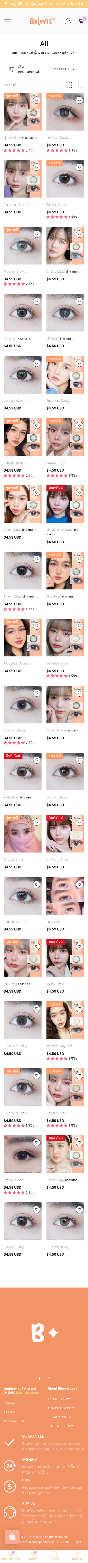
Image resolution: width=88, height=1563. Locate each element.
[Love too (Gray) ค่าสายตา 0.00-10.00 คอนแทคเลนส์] (23, 375)
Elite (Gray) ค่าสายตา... (61, 596)
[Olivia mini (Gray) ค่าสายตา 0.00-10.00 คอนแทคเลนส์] (65, 1221)
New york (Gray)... (58, 859)
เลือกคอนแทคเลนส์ (28, 69)
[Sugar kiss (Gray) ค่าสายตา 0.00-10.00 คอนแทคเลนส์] (65, 375)
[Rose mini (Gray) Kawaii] (23, 179)
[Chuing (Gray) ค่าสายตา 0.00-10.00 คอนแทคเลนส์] (65, 246)
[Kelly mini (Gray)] (65, 112)
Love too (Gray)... (15, 400)
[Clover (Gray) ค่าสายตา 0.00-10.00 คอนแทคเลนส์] (65, 1154)
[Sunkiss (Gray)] (65, 179)
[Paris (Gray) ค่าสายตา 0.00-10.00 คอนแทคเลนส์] (23, 771)
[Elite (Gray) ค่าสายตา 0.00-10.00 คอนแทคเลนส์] (65, 570)
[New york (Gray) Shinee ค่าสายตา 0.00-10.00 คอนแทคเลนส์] (65, 834)
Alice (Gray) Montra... (18, 663)
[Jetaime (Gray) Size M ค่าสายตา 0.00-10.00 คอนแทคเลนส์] (65, 1020)
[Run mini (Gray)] (23, 1221)
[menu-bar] (11, 21)
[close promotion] (84, 4)
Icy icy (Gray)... (56, 984)
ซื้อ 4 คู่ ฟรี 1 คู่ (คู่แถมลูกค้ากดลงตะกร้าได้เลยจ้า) (44, 3)
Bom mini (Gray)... (15, 730)
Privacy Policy (60, 1417)
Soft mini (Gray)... (57, 797)
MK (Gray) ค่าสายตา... (18, 984)
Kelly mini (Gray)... (58, 137)
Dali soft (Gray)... (57, 1113)
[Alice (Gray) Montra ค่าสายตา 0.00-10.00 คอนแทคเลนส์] (23, 637)
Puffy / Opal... (55, 922)
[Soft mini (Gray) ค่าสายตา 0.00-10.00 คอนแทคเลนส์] (65, 771)
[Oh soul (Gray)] (23, 834)
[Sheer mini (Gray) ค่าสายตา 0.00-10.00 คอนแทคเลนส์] (23, 1087)
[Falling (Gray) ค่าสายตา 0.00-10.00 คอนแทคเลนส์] (65, 704)
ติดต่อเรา (9, 1412)
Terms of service (62, 1408)
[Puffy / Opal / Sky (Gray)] (65, 896)
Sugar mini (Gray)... (16, 922)
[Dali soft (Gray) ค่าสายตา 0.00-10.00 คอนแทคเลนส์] (65, 1087)
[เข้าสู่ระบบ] (68, 21)
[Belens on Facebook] (39, 1379)
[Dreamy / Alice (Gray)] (23, 1154)
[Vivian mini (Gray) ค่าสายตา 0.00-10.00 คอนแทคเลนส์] (23, 1020)
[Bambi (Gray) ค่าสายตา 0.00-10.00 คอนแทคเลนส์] (23, 504)
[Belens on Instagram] (49, 1379)
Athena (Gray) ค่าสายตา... (21, 596)
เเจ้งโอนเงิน (11, 1403)
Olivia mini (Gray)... (59, 1247)
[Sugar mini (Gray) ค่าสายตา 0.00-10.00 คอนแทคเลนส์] (23, 896)
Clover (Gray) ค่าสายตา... (63, 1180)
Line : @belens (27, 1392)
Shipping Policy (60, 1426)
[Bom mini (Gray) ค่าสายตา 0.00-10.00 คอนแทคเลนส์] (23, 704)
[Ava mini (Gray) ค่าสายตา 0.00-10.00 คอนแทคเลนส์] (23, 246)
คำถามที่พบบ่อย (14, 1421)
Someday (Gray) (57, 663)
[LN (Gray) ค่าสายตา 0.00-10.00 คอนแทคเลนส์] (65, 313)
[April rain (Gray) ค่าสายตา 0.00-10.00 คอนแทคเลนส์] (23, 437)
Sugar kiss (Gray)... (58, 400)
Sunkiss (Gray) (56, 204)
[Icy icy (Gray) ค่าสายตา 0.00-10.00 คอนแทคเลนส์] (65, 958)
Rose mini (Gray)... (16, 204)
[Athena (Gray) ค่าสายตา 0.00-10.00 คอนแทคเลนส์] (23, 570)
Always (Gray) (55, 462)
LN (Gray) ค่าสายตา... (60, 338)
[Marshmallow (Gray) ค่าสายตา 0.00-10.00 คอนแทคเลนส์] (65, 504)
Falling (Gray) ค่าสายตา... (63, 730)
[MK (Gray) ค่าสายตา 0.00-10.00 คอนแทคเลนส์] (23, 958)
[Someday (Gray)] (65, 637)
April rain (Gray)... (15, 462)
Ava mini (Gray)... (15, 271)
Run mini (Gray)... (15, 1247)
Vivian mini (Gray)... (16, 1046)
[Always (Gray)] (65, 437)
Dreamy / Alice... (14, 1180)
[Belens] (41, 21)
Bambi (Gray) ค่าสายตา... (20, 529)
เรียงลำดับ (61, 69)
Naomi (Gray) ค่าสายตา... (20, 137)
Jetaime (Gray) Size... (60, 1046)
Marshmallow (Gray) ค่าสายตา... (62, 532)
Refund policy (59, 1399)
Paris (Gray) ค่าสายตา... (19, 797)
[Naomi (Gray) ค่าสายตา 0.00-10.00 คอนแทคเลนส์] (23, 112)
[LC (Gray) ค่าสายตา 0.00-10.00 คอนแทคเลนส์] (23, 313)
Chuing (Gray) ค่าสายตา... (63, 271)
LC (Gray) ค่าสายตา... (18, 338)
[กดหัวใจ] (36, 100)
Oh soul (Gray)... (14, 859)
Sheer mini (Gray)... (16, 1113)
